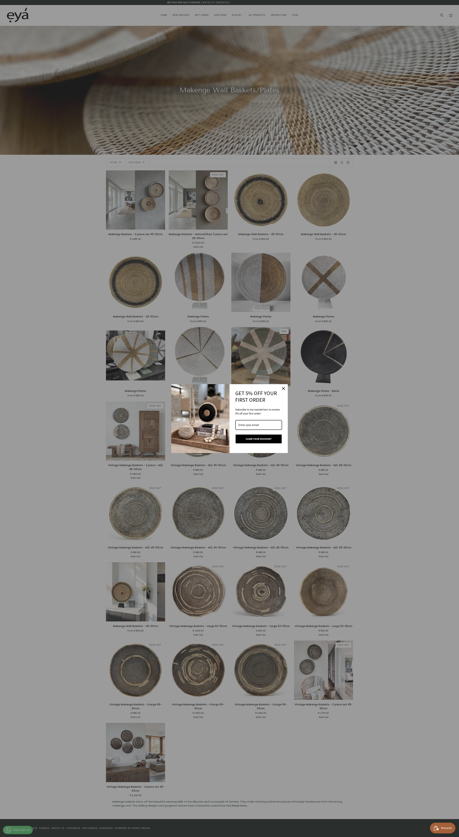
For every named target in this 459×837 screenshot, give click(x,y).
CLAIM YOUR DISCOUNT (259, 438)
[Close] (283, 388)
